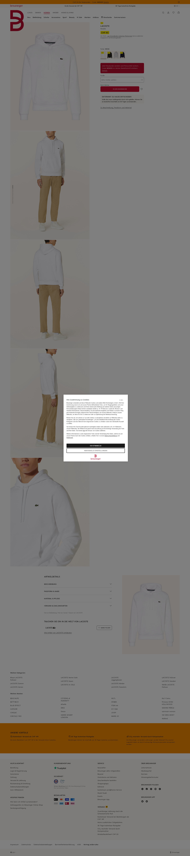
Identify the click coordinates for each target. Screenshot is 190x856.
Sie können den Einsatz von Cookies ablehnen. (91, 430)
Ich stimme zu (95, 446)
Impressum (69, 437)
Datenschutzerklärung (111, 435)
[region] (96, 428)
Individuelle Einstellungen (95, 450)
